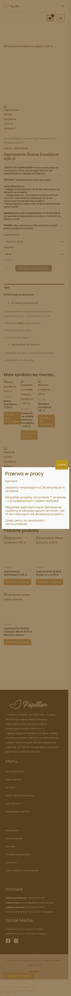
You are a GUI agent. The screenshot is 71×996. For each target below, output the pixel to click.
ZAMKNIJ (62, 464)
